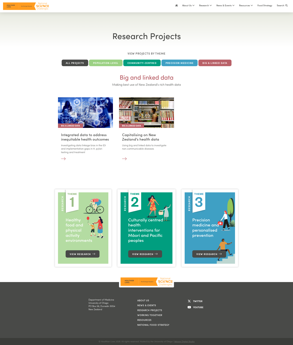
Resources (245, 5)
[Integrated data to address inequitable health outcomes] (85, 112)
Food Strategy (264, 5)
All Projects (75, 62)
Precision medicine (180, 62)
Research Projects (149, 310)
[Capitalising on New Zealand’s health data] (146, 112)
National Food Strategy (153, 324)
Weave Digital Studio (184, 341)
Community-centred (142, 62)
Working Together (149, 315)
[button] (282, 6)
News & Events (146, 305)
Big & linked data (215, 62)
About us (143, 300)
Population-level (105, 62)
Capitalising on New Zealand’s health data (140, 136)
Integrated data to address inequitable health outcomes (85, 136)
